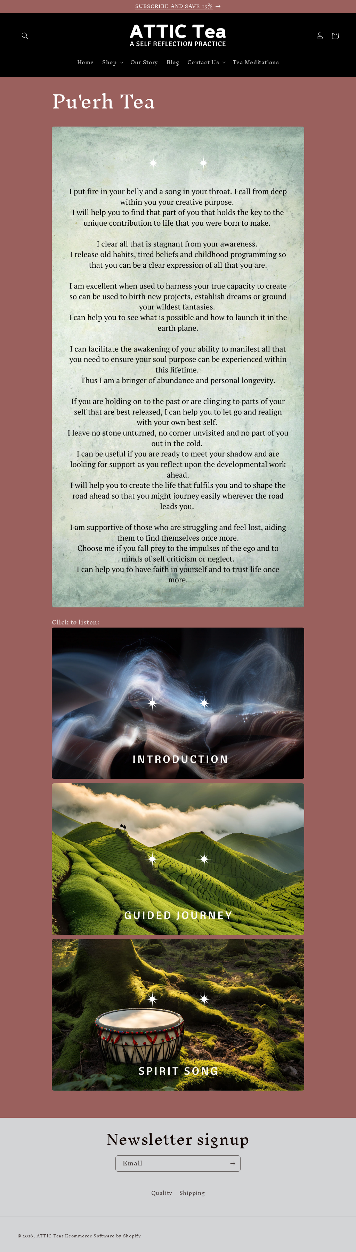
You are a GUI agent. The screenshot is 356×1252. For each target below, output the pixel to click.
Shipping (192, 1193)
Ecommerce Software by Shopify (103, 1236)
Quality (161, 1194)
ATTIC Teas (50, 1236)
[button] (25, 35)
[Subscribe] (232, 1163)
